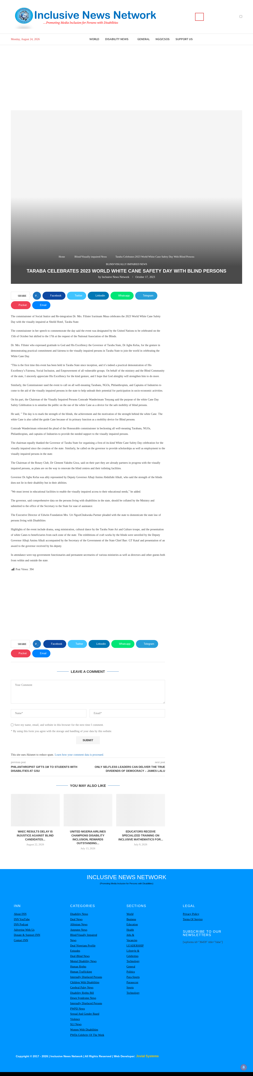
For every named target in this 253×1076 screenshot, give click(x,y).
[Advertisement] (126, 74)
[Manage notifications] (244, 1067)
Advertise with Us (24, 929)
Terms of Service (193, 919)
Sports (130, 987)
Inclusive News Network (115, 277)
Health (130, 929)
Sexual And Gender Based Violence (84, 1016)
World (94, 39)
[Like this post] (38, 296)
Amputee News (78, 929)
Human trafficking (81, 971)
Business (131, 919)
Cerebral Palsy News (81, 987)
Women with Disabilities (84, 1029)
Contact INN (21, 940)
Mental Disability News (83, 961)
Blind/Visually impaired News (91, 256)
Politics (130, 971)
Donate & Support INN (27, 934)
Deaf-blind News (80, 956)
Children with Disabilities (84, 982)
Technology (133, 961)
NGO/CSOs (163, 39)
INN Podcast (21, 924)
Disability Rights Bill (82, 992)
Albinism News (78, 924)
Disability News (116, 39)
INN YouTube (22, 919)
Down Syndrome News (83, 998)
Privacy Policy (191, 914)
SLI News (75, 1024)
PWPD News (77, 1008)
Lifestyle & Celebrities (132, 953)
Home (62, 256)
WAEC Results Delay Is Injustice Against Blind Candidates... (35, 835)
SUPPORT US (184, 39)
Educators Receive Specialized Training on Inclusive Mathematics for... (140, 835)
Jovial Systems (147, 1056)
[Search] (199, 17)
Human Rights (78, 966)
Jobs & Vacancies (131, 937)
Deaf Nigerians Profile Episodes (82, 948)
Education (132, 924)
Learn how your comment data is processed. (79, 754)
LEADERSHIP (135, 945)
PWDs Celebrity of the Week (87, 1035)
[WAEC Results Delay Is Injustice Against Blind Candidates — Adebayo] (35, 810)
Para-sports (133, 977)
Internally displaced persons (86, 977)
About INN (20, 914)
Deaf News (76, 919)
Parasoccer (132, 982)
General (143, 39)
